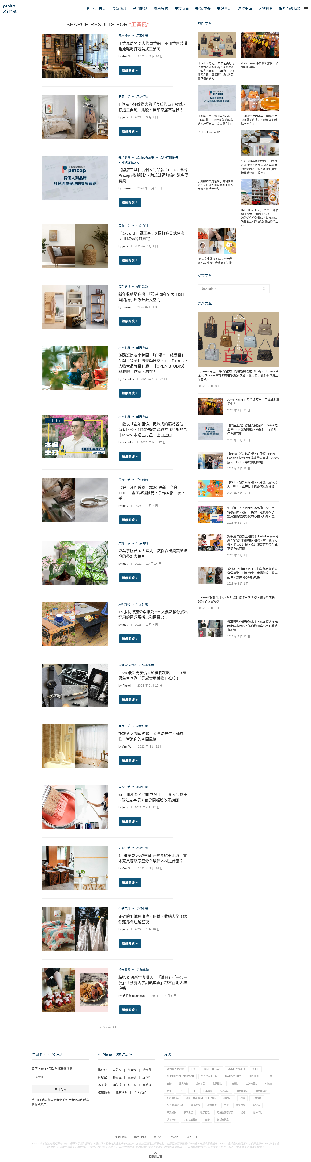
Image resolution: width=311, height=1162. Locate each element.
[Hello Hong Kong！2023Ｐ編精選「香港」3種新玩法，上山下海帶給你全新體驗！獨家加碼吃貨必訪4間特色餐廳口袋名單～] (260, 192)
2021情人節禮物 (175, 1069)
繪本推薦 (212, 1105)
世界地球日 (254, 1076)
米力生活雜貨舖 (175, 1105)
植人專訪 (224, 1091)
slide (255, 1069)
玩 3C (146, 1077)
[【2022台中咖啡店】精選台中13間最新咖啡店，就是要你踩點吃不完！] (260, 98)
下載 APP (174, 1137)
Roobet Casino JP (209, 132)
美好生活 (224, 8)
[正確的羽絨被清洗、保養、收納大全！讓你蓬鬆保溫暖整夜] (75, 929)
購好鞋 (146, 1070)
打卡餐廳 (124, 969)
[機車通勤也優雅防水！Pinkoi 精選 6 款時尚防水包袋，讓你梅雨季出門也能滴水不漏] (210, 628)
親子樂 (132, 1084)
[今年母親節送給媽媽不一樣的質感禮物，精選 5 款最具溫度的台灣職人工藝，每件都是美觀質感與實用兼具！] (260, 143)
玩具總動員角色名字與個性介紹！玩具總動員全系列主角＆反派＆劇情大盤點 (215, 185)
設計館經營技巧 (128, 162)
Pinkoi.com (120, 1137)
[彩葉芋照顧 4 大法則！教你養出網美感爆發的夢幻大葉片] (75, 563)
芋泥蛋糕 (171, 1112)
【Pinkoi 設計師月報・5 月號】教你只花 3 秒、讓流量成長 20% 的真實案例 (236, 599)
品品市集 (183, 1083)
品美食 (102, 1084)
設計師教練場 (290, 8)
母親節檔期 (261, 1091)
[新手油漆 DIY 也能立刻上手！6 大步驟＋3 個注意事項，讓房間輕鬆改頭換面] (75, 807)
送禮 (243, 1112)
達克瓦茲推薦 (191, 1119)
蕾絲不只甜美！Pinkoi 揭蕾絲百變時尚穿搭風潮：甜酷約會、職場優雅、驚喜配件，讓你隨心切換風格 (252, 573)
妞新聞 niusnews (133, 995)
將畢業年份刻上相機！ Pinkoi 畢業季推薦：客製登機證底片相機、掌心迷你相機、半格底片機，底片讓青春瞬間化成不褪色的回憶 (252, 543)
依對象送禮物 (127, 665)
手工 (193, 1091)
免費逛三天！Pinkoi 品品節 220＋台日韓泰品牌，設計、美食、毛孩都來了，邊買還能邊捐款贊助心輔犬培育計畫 (252, 512)
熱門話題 (140, 8)
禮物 (242, 1098)
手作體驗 (142, 480)
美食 (226, 1105)
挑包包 (102, 1070)
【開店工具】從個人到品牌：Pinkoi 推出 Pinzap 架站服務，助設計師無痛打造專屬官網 (153, 175)
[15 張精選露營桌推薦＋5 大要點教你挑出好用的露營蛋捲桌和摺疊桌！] (75, 624)
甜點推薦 (228, 1098)
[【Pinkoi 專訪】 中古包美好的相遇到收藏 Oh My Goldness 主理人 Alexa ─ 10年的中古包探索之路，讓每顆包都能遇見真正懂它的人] (217, 45)
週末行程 (257, 1112)
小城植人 (269, 1083)
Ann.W (126, 56)
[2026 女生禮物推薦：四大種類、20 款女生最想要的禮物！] (217, 241)
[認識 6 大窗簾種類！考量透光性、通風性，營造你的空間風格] (75, 746)
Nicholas (128, 379)
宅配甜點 (217, 1083)
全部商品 (140, 1092)
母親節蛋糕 (173, 1098)
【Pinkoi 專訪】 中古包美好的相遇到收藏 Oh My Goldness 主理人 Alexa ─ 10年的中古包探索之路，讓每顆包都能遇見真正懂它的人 (216, 71)
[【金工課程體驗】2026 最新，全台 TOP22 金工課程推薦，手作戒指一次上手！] (75, 500)
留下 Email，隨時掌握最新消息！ (54, 1068)
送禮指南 (245, 8)
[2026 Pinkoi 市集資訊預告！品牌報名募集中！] (260, 45)
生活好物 (142, 604)
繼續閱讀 (128, 70)
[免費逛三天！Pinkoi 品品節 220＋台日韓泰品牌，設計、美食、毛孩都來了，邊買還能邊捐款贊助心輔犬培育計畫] (210, 514)
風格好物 (161, 8)
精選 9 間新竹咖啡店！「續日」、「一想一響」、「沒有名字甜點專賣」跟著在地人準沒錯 (152, 983)
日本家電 (207, 1091)
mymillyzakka (236, 1069)
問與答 (157, 1137)
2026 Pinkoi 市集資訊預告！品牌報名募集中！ (259, 65)
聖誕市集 (240, 1105)
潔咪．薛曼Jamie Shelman (201, 1098)
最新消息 (119, 8)
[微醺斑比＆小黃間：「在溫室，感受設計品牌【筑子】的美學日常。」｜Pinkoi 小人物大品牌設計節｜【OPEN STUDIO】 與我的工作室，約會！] (75, 368)
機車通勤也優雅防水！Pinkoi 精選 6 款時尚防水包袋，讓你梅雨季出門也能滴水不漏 (252, 626)
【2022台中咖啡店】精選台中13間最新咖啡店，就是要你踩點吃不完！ (259, 119)
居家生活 (142, 35)
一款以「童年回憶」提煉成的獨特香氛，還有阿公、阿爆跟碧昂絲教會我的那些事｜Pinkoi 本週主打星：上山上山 (152, 429)
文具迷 (132, 1077)
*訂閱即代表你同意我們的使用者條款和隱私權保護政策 (60, 1102)
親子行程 (205, 1112)
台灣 (169, 1083)
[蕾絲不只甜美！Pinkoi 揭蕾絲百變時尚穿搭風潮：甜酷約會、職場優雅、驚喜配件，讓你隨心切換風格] (210, 575)
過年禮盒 (171, 1119)
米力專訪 (256, 1098)
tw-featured (233, 1076)
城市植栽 (200, 1083)
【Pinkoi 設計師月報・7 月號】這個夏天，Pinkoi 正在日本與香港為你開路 (252, 484)
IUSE (193, 1069)
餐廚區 (117, 1077)
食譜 (207, 1119)
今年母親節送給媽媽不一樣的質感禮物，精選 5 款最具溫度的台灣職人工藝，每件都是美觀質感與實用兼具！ (259, 167)
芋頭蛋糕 (188, 1112)
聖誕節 (256, 1105)
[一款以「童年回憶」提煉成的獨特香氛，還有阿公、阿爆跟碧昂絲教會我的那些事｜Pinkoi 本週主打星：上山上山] (75, 436)
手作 (181, 1091)
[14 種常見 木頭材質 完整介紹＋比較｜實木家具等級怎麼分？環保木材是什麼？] (75, 868)
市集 (169, 1091)
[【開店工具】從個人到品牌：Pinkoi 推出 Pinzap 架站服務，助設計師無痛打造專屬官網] (75, 178)
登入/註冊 (192, 1137)
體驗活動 (122, 1092)
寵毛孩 (146, 1084)
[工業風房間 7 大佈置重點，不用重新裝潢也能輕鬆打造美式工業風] (75, 56)
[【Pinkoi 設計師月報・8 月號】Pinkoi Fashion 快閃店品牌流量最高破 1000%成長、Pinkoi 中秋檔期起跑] (210, 460)
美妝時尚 (182, 8)
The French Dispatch (180, 1076)
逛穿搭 (132, 1070)
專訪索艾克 (251, 1083)
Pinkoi (126, 188)
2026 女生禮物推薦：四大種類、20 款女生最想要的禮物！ (216, 260)
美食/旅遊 (203, 8)
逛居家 (102, 1077)
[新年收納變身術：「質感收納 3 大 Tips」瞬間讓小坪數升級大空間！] (75, 307)
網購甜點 (195, 1105)
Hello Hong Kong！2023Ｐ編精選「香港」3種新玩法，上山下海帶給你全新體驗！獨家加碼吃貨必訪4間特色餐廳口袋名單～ (259, 218)
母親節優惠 (242, 1091)
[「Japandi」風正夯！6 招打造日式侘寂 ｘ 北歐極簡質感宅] (75, 246)
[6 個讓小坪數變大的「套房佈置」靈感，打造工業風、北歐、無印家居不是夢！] (75, 117)
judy (125, 117)
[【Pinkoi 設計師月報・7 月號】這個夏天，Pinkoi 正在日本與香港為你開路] (210, 488)
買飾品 (117, 1070)
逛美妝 (117, 1084)
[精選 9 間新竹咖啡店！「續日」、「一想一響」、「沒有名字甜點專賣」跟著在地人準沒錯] (75, 990)
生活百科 (142, 225)
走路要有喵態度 (225, 1112)
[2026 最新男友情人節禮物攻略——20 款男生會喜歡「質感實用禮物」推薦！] (75, 685)
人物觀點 (266, 8)
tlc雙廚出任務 (209, 1076)
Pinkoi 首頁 (96, 8)
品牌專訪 (142, 347)
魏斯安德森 (223, 1119)
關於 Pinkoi (140, 1137)
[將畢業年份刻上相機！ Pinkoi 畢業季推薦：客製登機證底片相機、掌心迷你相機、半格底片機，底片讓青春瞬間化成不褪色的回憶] (210, 542)
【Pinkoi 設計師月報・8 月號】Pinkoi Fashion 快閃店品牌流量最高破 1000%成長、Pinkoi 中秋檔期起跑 (253, 458)
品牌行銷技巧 (169, 157)
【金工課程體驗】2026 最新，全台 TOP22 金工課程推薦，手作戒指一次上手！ (151, 493)
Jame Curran (212, 1069)
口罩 (270, 1076)
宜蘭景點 (233, 1083)
